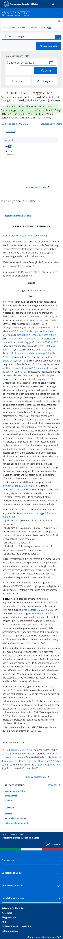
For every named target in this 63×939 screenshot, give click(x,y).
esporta (8, 813)
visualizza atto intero (51, 124)
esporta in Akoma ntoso (15, 818)
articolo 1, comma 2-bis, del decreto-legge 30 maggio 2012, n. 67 (31, 759)
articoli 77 (16, 235)
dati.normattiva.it (10, 931)
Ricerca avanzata (48, 46)
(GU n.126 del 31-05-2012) (15, 124)
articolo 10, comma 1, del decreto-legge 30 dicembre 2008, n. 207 (30, 340)
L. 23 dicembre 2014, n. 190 (19, 750)
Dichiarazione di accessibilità (16, 926)
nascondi (10, 131)
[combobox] (31, 36)
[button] (51, 63)
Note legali (7, 913)
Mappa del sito (9, 917)
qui (49, 27)
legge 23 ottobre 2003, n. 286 (37, 610)
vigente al (14, 62)
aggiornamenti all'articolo (18, 215)
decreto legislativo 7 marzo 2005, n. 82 (27, 484)
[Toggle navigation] (54, 13)
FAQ (4, 922)
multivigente (46, 81)
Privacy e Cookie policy (13, 908)
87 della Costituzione (35, 235)
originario (19, 81)
